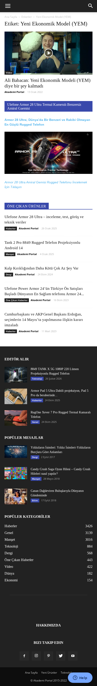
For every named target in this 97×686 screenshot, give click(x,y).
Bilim (35, 500)
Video (9, 72)
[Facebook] (24, 656)
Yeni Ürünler (49, 672)
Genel (35, 422)
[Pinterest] (48, 656)
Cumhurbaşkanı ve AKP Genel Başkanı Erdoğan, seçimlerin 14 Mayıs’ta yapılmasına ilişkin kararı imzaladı (44, 319)
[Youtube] (72, 656)
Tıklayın (16, 187)
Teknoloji (37, 378)
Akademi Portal (14, 92)
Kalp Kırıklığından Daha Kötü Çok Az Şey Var (42, 268)
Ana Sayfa (11, 17)
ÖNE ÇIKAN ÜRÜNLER (26, 206)
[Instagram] (36, 656)
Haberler (11, 228)
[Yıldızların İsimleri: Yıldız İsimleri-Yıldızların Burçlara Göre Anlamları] (16, 451)
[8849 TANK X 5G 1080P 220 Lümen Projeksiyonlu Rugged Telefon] (16, 374)
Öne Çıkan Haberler (17, 300)
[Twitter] (60, 656)
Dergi (9, 274)
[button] (90, 6)
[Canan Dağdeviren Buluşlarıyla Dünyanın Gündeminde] (16, 496)
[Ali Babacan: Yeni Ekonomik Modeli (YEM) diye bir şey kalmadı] (48, 53)
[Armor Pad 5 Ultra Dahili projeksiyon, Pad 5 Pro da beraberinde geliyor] (16, 396)
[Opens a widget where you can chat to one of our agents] (80, 678)
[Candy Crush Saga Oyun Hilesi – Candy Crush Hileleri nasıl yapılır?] (16, 473)
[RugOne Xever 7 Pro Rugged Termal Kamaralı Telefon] (16, 418)
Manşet (10, 254)
